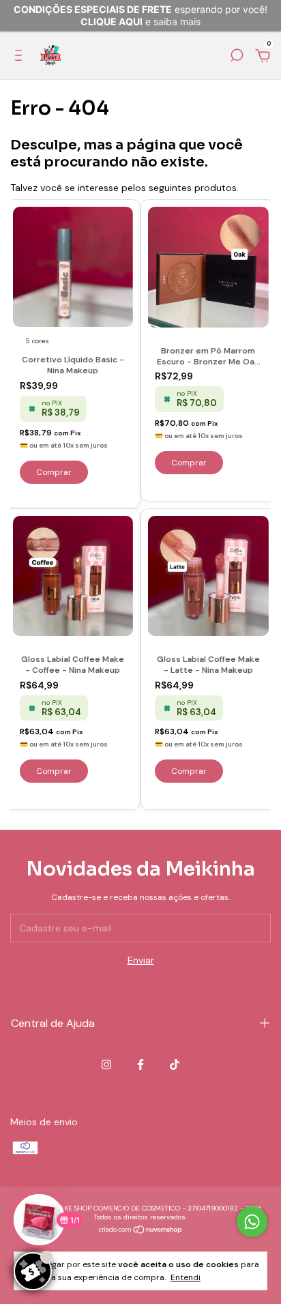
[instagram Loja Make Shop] (106, 1064)
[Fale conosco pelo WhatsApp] (252, 1221)
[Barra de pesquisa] (237, 57)
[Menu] (20, 57)
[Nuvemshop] (140, 1231)
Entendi (186, 1277)
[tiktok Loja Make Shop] (174, 1064)
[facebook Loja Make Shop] (140, 1064)
